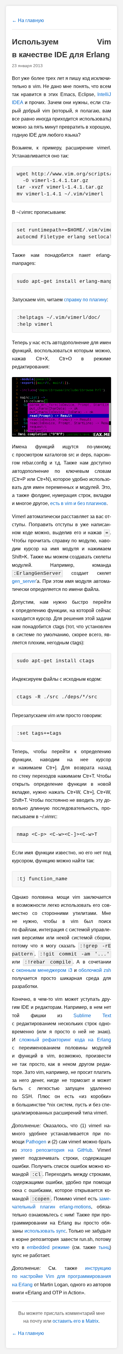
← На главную (28, 20)
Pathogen (36, 1141)
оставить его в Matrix (76, 1321)
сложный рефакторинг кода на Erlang (65, 1039)
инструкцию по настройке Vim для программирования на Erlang (61, 1276)
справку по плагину (85, 299)
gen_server (24, 581)
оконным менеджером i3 (44, 970)
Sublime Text (92, 1015)
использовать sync (45, 1230)
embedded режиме (48, 1247)
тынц (104, 1247)
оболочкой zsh (95, 970)
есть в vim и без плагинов (78, 503)
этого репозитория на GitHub (56, 1150)
